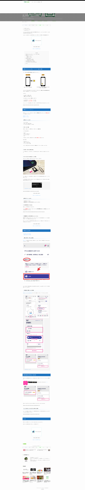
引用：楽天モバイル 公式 (28, 188)
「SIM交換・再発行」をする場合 (27, 234)
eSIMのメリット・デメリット (29, 55)
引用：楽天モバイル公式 (28, 369)
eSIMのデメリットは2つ (29, 57)
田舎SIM (26, 461)
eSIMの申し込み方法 (28, 58)
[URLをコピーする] (47, 25)
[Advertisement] (42, 8)
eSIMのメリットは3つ (29, 56)
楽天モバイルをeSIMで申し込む (36, 48)
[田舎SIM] (26, 2)
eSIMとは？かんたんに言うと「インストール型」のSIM (32, 54)
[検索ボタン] (41, 2)
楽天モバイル (25, 16)
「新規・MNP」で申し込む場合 (30, 59)
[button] (26, 25)
